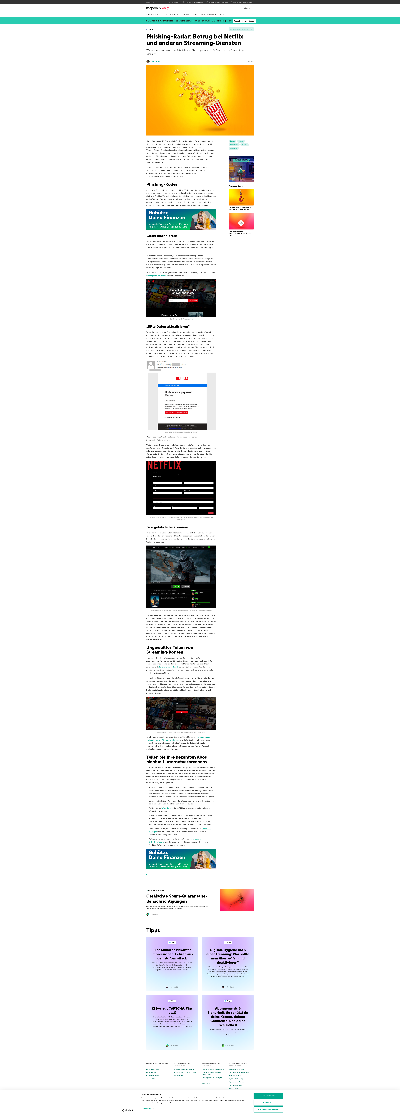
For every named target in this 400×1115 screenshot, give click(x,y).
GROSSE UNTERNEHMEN (238, 1064)
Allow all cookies (268, 1096)
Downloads (185, 14)
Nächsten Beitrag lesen (156, 890)
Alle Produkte (178, 1075)
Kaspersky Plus (151, 1072)
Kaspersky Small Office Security (184, 1069)
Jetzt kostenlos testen (244, 21)
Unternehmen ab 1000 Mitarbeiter (242, 2)
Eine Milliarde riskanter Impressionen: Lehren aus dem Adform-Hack (172, 954)
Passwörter (234, 145)
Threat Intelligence (235, 1085)
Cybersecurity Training (236, 1082)
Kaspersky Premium (152, 1075)
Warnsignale (167, 808)
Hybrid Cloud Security (236, 1079)
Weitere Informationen (208, 14)
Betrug (232, 141)
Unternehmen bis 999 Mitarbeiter (218, 2)
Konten (241, 141)
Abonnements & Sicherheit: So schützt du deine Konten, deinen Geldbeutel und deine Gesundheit (228, 1016)
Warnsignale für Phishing (157, 276)
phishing (151, 29)
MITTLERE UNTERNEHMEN (211, 1064)
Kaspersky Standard (152, 1069)
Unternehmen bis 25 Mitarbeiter (194, 2)
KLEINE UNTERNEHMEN (182, 1064)
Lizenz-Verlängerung (172, 14)
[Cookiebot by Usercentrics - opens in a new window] (128, 1110)
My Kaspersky (247, 8)
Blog (220, 14)
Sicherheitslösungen (153, 14)
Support (195, 14)
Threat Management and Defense (240, 1072)
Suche (252, 29)
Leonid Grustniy (156, 61)
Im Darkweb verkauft (168, 667)
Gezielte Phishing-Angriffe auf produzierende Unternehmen (240, 208)
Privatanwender (175, 2)
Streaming (233, 148)
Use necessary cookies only (268, 1109)
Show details (146, 1108)
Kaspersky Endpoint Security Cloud (185, 1072)
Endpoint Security (235, 1075)
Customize (267, 1103)
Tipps (173, 942)
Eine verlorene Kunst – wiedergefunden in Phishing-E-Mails (240, 233)
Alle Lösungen (150, 1079)
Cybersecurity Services (236, 1069)
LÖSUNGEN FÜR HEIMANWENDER (157, 1064)
